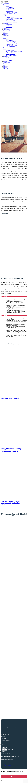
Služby (3, 744)
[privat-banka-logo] (6, 695)
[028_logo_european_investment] (6, 674)
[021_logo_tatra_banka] (6, 632)
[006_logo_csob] (6, 549)
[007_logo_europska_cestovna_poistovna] (6, 556)
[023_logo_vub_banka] (6, 646)
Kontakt (4, 751)
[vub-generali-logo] (6, 702)
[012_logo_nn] (6, 591)
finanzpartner (8, 766)
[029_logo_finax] (6, 681)
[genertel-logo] (6, 688)
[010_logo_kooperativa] (6, 577)
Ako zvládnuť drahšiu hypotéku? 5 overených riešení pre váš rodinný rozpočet (11, 503)
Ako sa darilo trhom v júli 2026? (10, 398)
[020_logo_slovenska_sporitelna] (6, 625)
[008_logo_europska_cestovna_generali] (6, 563)
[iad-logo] (6, 667)
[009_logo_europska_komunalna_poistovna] (6, 570)
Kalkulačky (4, 747)
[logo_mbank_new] (6, 619)
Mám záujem (14, 776)
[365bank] (4, 713)
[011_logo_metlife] (6, 584)
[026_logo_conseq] (6, 660)
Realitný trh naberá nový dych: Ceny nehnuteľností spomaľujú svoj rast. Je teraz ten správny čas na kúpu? (12, 449)
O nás (3, 743)
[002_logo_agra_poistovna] (6, 529)
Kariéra (3, 745)
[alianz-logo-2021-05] (6, 535)
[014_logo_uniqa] (6, 605)
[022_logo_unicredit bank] (6, 639)
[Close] (1, 780)
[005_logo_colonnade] (6, 542)
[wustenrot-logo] (6, 708)
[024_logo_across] (6, 653)
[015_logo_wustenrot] (6, 612)
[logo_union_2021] (6, 598)
